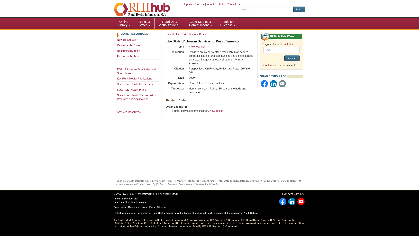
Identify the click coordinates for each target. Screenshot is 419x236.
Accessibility (120, 207)
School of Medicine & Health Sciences (203, 213)
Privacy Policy (148, 207)
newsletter (287, 44)
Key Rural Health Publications (134, 78)
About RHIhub (215, 4)
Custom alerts (271, 65)
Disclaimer (133, 207)
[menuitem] (124, 23)
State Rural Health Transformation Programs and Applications (136, 97)
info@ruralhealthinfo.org (133, 202)
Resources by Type (128, 56)
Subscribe (292, 58)
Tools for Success (227, 23)
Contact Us (233, 4)
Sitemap (161, 207)
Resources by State (128, 45)
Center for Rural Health (153, 213)
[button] (264, 83)
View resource (197, 46)
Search (299, 9)
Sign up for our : (278, 44)
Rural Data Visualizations (169, 23)
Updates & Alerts (194, 4)
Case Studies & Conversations (200, 23)
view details (216, 110)
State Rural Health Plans (131, 89)
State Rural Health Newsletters (135, 84)
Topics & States (144, 23)
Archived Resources (129, 112)
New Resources (126, 39)
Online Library (123, 23)
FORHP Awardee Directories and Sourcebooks (136, 71)
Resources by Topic (128, 50)
